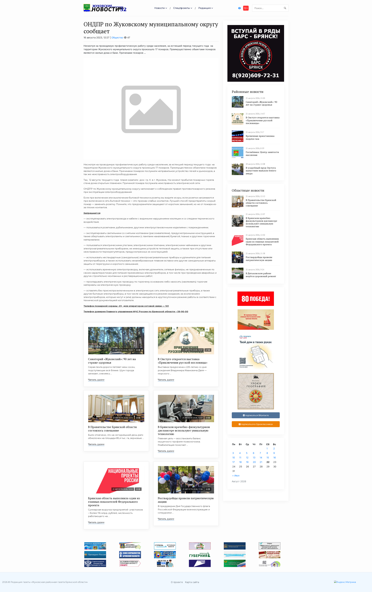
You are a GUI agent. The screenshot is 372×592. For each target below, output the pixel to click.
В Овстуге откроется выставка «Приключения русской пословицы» (182, 360)
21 (261, 462)
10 (233, 457)
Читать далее (96, 379)
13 (254, 457)
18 (240, 462)
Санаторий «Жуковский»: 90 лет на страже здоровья (112, 360)
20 (254, 462)
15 (268, 457)
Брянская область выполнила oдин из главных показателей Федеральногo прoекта (114, 501)
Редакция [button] (204, 8)
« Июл (235, 475)
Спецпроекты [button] (181, 8)
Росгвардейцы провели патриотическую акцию (186, 500)
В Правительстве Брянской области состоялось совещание (112, 428)
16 (274, 457)
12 (247, 457)
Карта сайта (192, 582)
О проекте (177, 582)
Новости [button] (159, 8)
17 (233, 462)
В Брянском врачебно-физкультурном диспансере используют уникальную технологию (184, 430)
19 (247, 462)
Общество (117, 37)
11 (240, 457)
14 (261, 457)
